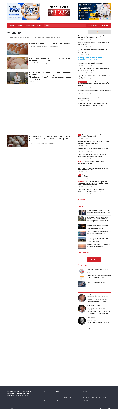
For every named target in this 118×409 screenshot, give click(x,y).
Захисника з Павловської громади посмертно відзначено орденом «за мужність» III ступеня (93, 83)
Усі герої (94, 259)
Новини (44, 395)
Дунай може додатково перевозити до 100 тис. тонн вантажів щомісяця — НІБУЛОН (93, 36)
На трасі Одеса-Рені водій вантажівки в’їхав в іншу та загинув (94, 175)
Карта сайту (59, 400)
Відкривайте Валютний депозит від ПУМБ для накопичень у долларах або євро (98, 270)
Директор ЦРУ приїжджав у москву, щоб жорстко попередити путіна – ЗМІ (93, 168)
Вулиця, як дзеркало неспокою (96, 301)
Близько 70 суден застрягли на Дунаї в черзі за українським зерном (99, 232)
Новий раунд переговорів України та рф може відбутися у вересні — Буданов (94, 135)
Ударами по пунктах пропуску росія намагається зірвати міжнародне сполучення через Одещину (97, 226)
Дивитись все (93, 328)
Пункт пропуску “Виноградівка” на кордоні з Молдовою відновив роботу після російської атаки (98, 239)
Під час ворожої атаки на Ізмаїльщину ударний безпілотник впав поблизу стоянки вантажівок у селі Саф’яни (93, 51)
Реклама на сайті (88, 395)
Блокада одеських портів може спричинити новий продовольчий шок (93, 97)
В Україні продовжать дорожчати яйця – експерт (49, 44)
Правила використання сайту (64, 395)
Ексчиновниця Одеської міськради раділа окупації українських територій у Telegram (93, 149)
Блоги (33, 25)
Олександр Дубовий (93, 305)
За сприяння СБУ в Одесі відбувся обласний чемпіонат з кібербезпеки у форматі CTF (94, 91)
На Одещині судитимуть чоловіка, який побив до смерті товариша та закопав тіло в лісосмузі (92, 104)
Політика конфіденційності (63, 397)
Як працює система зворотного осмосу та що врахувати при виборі (99, 276)
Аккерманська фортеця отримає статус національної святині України (93, 43)
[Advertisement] (41, 109)
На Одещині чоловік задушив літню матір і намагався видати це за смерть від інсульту (94, 69)
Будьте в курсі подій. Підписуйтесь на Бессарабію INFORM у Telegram (91, 58)
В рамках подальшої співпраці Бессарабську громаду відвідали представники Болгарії (94, 142)
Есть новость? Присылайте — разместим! (95, 397)
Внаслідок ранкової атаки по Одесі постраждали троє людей (92, 162)
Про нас (85, 400)
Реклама (38, 25)
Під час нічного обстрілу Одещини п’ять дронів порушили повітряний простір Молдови (92, 155)
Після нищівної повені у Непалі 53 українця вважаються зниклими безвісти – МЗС (91, 190)
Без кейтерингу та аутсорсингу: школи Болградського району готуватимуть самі (94, 76)
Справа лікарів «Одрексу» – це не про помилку (98, 323)
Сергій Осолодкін (92, 295)
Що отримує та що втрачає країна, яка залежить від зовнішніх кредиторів (98, 312)
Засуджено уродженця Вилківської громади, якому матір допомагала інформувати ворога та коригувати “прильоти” (93, 183)
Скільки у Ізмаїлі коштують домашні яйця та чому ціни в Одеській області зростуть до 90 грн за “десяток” (50, 138)
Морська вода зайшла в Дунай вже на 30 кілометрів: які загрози (98, 245)
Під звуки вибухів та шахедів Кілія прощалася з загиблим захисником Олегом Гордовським (92, 62)
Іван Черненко (91, 317)
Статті (28, 25)
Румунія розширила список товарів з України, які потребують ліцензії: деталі (49, 59)
